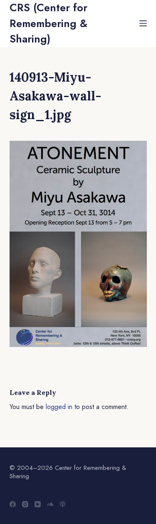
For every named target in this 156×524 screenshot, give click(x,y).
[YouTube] (38, 504)
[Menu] (143, 23)
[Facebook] (13, 504)
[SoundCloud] (50, 504)
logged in (59, 407)
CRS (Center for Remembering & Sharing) (48, 23)
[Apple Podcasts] (62, 504)
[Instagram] (25, 504)
